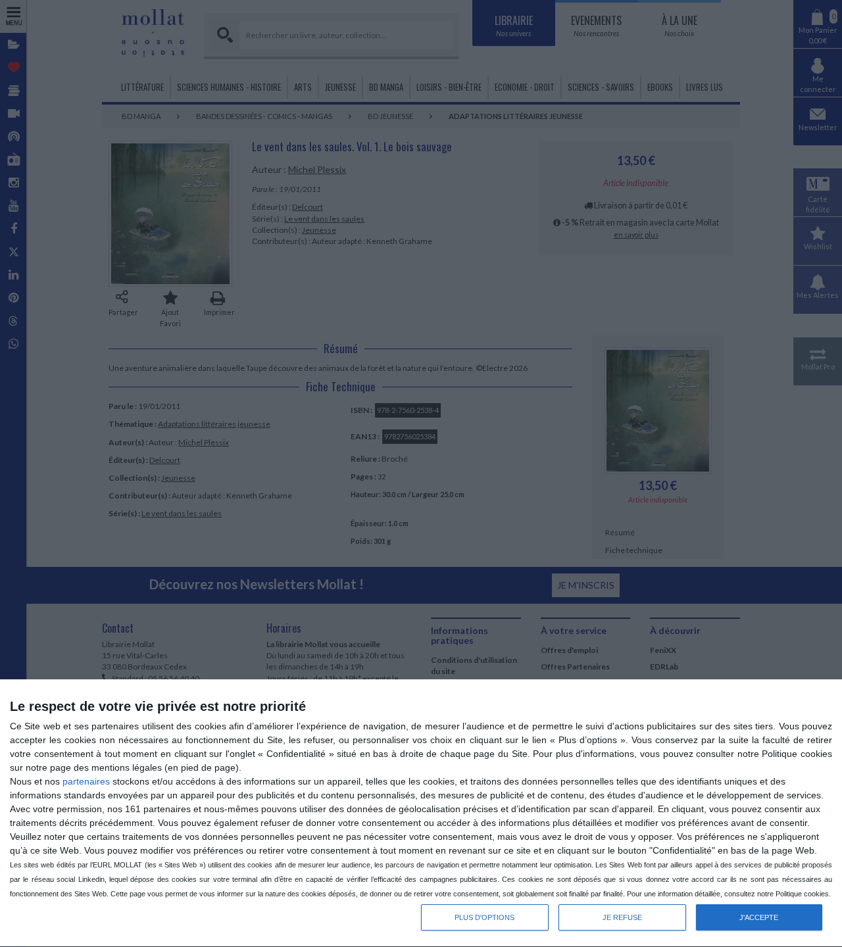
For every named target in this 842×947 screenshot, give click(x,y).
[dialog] (421, 813)
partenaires (86, 781)
